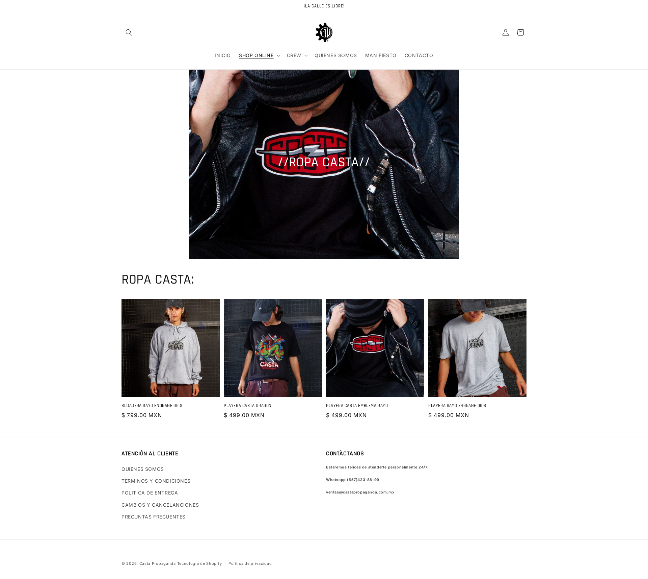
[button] (129, 32)
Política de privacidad (250, 563)
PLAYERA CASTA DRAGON (248, 405)
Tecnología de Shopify (199, 563)
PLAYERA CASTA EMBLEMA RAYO (357, 405)
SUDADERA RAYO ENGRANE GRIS (152, 405)
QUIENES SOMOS (143, 469)
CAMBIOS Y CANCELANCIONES (160, 505)
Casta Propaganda (157, 563)
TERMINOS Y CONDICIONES (156, 481)
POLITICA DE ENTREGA (150, 493)
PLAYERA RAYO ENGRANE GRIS (457, 405)
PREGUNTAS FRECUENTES (154, 517)
